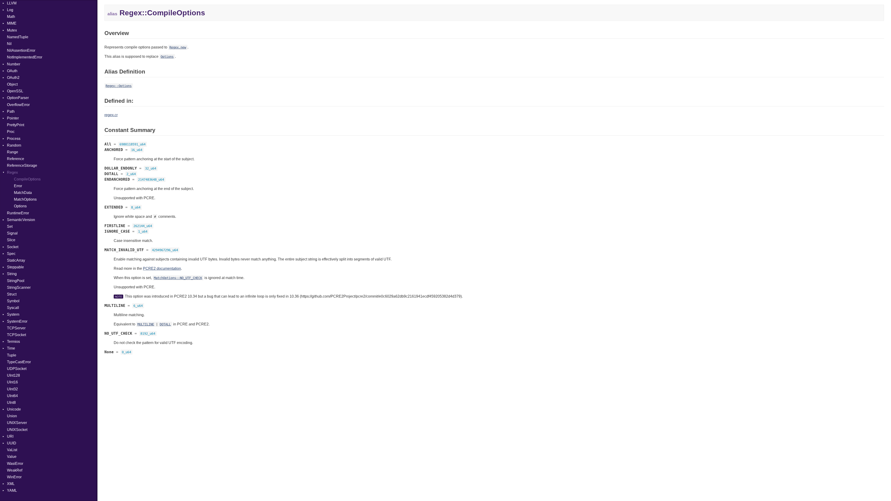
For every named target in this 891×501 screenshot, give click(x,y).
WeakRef (14, 470)
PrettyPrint (15, 125)
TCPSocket (16, 335)
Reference (15, 159)
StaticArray (16, 260)
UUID (11, 443)
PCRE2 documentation (162, 268)
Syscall (13, 308)
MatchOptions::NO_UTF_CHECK (178, 278)
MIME (11, 23)
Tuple (11, 355)
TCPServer (16, 328)
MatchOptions (25, 199)
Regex (12, 172)
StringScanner (19, 287)
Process (13, 139)
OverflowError (18, 105)
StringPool (15, 281)
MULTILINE (145, 324)
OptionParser (18, 98)
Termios (13, 342)
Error (18, 186)
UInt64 (12, 396)
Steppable (15, 267)
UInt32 (12, 389)
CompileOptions (27, 179)
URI (10, 436)
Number (13, 64)
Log (10, 10)
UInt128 (13, 375)
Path (11, 111)
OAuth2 (13, 78)
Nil (9, 44)
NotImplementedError (24, 57)
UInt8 (11, 403)
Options (20, 206)
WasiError (15, 464)
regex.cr (111, 115)
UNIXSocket (17, 430)
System (13, 314)
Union (12, 416)
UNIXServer (17, 423)
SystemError (17, 321)
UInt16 (12, 382)
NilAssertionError (21, 50)
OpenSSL (15, 91)
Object (12, 84)
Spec (11, 254)
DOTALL (165, 324)
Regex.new (177, 47)
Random (14, 145)
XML (11, 484)
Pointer (13, 118)
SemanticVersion (21, 220)
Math (11, 17)
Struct (11, 294)
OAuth (12, 71)
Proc (11, 132)
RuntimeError (18, 213)
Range (12, 152)
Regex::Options (119, 86)
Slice (11, 240)
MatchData (23, 193)
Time (11, 348)
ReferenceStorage (22, 165)
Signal (12, 233)
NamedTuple (17, 37)
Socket (12, 247)
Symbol (13, 301)
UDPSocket (16, 369)
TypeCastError (19, 362)
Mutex (12, 30)
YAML (12, 490)
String (12, 274)
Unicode (14, 409)
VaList (12, 450)
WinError (14, 477)
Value (11, 457)
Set (10, 226)
